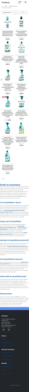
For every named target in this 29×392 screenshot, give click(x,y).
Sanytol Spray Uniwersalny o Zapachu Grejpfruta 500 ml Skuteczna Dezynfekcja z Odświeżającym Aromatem (8, 141)
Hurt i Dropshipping (6, 373)
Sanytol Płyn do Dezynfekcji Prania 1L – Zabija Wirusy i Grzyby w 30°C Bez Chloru (7, 58)
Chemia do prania (18, 30)
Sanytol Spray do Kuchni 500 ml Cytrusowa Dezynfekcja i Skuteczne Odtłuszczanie (8, 87)
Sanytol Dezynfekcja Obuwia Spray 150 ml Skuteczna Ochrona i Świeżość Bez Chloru (7, 33)
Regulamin (4, 339)
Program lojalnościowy (7, 366)
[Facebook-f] (4, 330)
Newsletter (4, 370)
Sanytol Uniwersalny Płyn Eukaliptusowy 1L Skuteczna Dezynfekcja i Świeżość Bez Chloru (8, 167)
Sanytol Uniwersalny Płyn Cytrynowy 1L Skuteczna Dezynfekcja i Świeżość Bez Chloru (21, 139)
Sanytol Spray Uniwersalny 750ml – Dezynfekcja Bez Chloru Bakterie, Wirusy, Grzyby (21, 113)
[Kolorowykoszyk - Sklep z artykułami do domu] (5, 2)
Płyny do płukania (25, 30)
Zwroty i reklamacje (6, 359)
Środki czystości (4, 30)
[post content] (8, 22)
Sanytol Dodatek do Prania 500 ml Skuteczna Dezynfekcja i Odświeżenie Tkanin (21, 33)
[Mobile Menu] (25, 2)
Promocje (3, 109)
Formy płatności (5, 353)
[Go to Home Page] (2, 6)
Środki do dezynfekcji (12, 30)
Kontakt (3, 346)
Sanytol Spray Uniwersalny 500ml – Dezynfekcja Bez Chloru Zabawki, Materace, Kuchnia (8, 113)
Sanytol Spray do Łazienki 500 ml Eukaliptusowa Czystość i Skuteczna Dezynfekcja (21, 87)
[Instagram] (9, 330)
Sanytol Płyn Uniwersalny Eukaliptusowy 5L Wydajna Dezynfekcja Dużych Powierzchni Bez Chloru (21, 60)
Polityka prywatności (6, 342)
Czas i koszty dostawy (7, 356)
